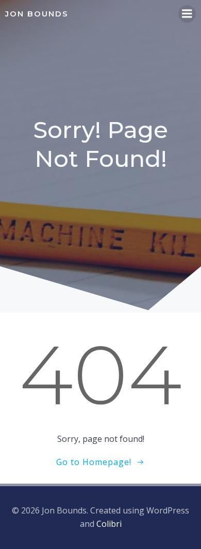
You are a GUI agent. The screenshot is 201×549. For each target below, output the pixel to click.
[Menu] (187, 14)
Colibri (109, 523)
